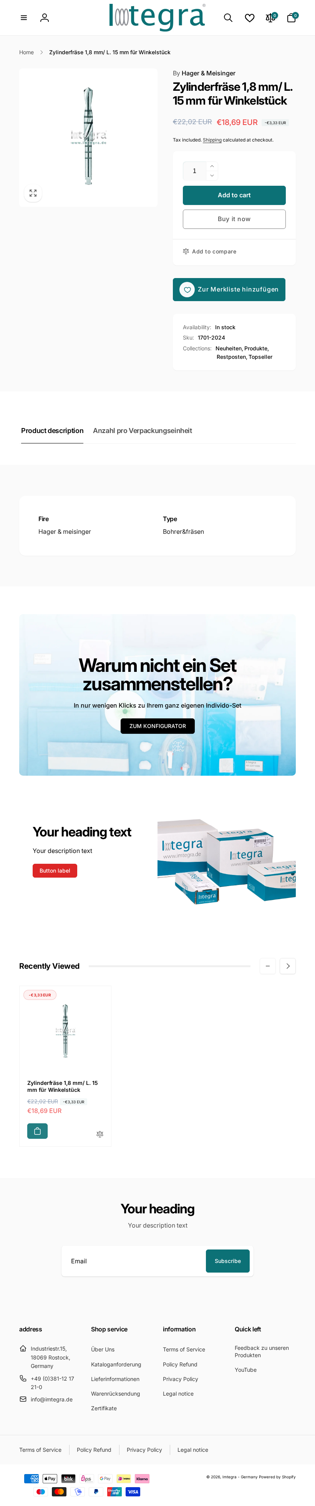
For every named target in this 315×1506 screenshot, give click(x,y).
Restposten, (232, 356)
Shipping (212, 140)
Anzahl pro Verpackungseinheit (142, 430)
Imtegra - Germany (240, 1476)
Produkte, (256, 348)
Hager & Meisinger (204, 73)
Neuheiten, (229, 348)
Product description (52, 430)
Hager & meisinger (64, 531)
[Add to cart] (37, 1131)
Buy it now (234, 219)
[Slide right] (288, 966)
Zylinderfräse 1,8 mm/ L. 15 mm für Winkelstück (62, 1086)
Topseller (260, 356)
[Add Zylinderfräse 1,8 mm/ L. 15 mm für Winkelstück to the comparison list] (99, 1135)
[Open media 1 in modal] (88, 137)
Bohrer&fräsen (183, 531)
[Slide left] (268, 966)
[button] (23, 17)
